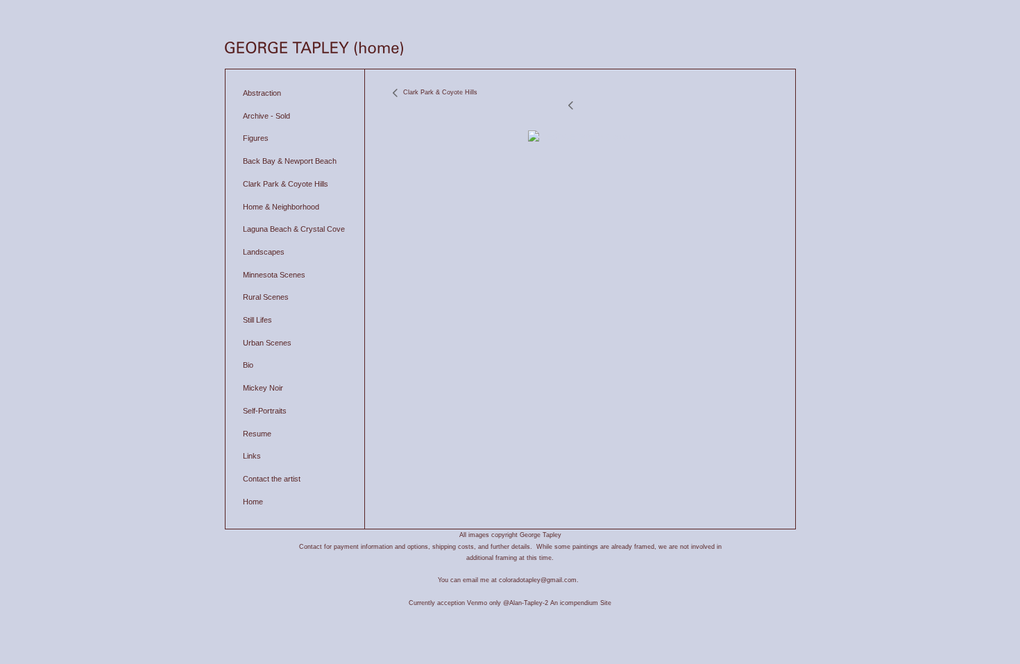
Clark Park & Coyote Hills (285, 184)
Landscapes (263, 252)
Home (253, 501)
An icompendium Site (580, 602)
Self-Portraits (265, 411)
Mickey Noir (263, 388)
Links (252, 456)
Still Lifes (257, 320)
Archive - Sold (266, 116)
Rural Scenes (266, 297)
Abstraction (262, 93)
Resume (257, 433)
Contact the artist (271, 479)
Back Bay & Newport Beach (290, 161)
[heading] (314, 50)
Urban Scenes (267, 343)
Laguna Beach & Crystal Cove (294, 229)
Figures (256, 138)
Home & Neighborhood (281, 207)
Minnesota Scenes (274, 275)
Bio (248, 365)
